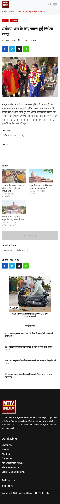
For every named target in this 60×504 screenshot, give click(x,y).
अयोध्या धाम (8, 250)
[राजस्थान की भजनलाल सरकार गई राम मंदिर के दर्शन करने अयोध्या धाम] (14, 176)
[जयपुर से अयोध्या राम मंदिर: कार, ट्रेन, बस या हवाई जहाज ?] (41, 176)
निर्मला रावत (21, 250)
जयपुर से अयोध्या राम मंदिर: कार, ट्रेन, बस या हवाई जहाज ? (41, 187)
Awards (5, 449)
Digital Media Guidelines (14, 472)
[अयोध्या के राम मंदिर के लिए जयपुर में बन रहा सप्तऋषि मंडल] (14, 207)
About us (6, 454)
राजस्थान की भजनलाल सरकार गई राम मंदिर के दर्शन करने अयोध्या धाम (13, 188)
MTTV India (9, 12)
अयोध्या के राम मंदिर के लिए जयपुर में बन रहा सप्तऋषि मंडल (13, 218)
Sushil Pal (9, 40)
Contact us (7, 458)
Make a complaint (10, 467)
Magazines (7, 445)
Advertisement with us (13, 463)
